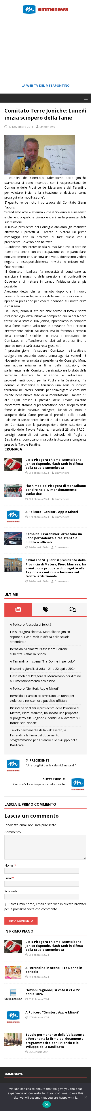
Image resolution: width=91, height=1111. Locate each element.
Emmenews (47, 127)
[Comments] (73, 609)
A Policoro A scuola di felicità (30, 624)
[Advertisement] (45, 46)
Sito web (10, 891)
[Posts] (18, 609)
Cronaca (13, 449)
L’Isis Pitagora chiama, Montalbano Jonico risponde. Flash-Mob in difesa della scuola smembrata (54, 464)
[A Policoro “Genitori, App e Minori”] (13, 520)
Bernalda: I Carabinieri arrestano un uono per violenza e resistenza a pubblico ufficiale (53, 538)
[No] (85, 1097)
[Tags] (45, 609)
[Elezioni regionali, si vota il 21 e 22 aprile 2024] (13, 999)
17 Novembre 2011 (20, 127)
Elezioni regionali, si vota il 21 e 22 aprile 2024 (42, 668)
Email (8, 878)
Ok (47, 1104)
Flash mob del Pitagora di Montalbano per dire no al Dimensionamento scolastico (55, 490)
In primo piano (18, 931)
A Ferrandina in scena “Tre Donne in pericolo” (42, 661)
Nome (9, 865)
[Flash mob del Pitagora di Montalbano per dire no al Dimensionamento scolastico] (13, 494)
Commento (12, 832)
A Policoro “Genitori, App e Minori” (52, 512)
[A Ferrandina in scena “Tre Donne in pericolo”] (13, 976)
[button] (85, 98)
